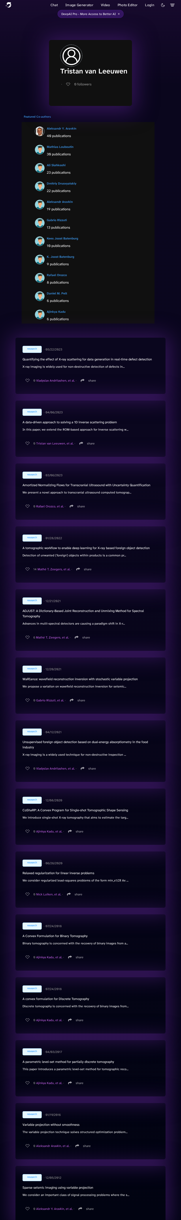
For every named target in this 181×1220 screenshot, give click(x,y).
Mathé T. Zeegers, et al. (54, 569)
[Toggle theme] (162, 5)
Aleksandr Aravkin (60, 202)
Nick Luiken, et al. (48, 894)
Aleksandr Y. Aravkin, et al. (54, 1209)
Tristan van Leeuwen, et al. (55, 443)
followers (83, 84)
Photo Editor (128, 5)
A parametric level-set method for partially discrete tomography (68, 1062)
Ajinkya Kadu (56, 312)
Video (105, 5)
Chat (54, 5)
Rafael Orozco (57, 275)
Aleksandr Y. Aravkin (61, 128)
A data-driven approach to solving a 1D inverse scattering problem (70, 422)
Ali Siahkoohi (56, 165)
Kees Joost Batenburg (62, 238)
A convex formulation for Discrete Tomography (56, 999)
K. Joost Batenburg (60, 257)
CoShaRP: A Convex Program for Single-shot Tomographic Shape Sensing (75, 810)
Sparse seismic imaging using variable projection (58, 1187)
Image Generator (79, 5)
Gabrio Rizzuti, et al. (50, 700)
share (92, 380)
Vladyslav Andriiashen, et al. (55, 380)
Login (149, 5)
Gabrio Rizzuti (57, 220)
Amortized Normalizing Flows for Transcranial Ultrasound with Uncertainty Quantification (86, 485)
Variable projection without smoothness (51, 1124)
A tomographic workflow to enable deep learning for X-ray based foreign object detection (86, 548)
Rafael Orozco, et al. (50, 506)
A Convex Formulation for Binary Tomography (55, 936)
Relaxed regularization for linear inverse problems (58, 873)
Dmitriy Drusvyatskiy (61, 183)
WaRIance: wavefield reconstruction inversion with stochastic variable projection (80, 679)
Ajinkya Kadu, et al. (49, 831)
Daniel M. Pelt (57, 293)
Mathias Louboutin (60, 147)
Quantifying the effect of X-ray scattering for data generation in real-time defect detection (87, 359)
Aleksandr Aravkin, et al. (53, 1146)
